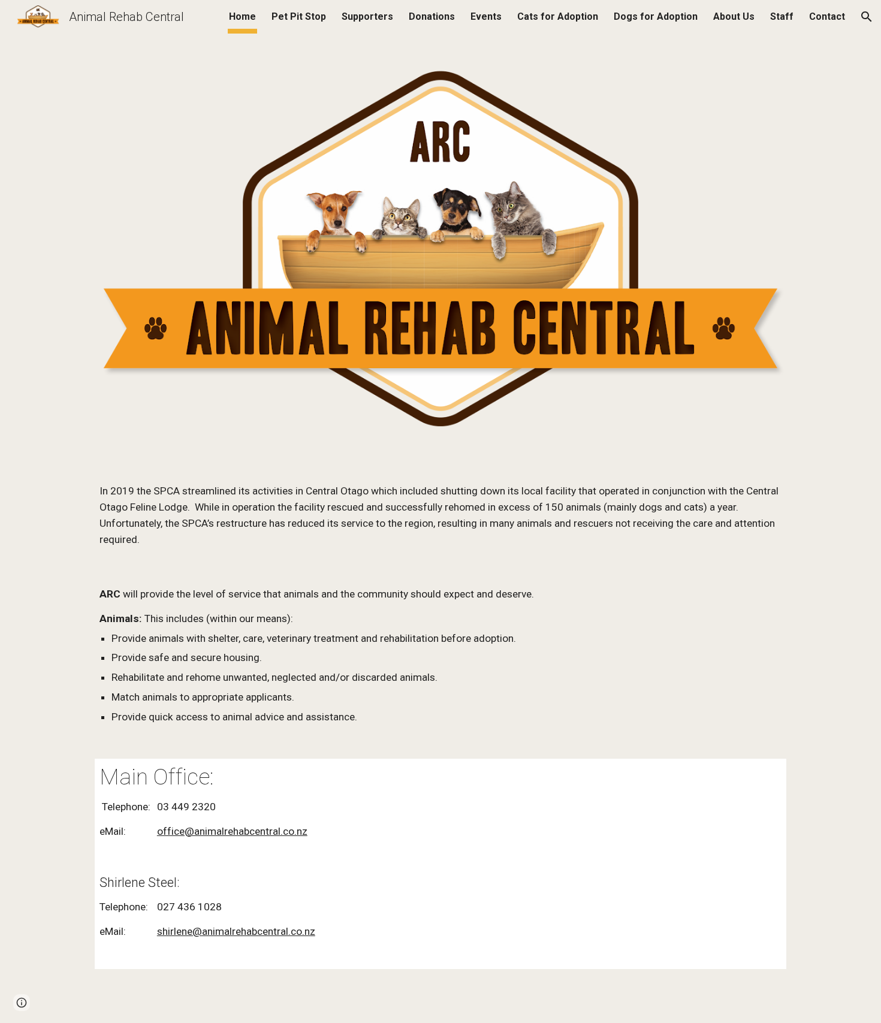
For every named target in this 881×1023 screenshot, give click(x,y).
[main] (440, 515)
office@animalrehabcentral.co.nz (232, 831)
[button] (866, 16)
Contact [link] (827, 16)
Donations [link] (432, 16)
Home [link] (242, 16)
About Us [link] (734, 16)
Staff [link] (781, 16)
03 (163, 807)
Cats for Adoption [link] (557, 16)
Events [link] (486, 16)
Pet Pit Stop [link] (298, 16)
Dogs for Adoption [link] (656, 16)
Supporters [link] (367, 16)
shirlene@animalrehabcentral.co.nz (236, 931)
